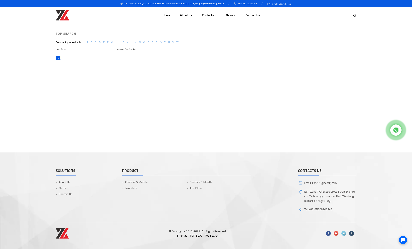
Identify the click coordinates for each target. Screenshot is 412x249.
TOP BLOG (196, 235)
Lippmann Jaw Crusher (126, 49)
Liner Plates (61, 49)
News (62, 188)
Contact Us (65, 194)
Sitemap (182, 235)
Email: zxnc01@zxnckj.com (320, 183)
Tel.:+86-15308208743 (318, 209)
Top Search (211, 235)
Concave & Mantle (136, 182)
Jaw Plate (131, 188)
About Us (64, 182)
